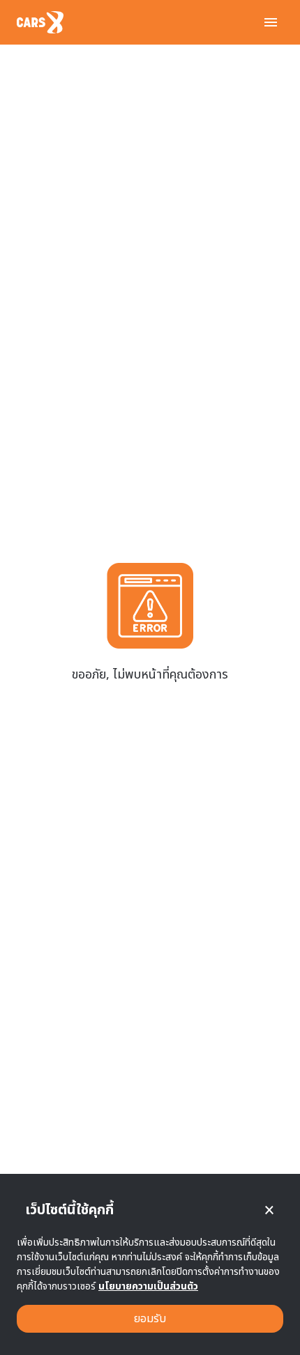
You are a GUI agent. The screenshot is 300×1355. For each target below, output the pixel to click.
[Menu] (270, 22)
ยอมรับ (150, 1318)
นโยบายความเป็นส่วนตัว (148, 1286)
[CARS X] (40, 22)
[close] (269, 1210)
